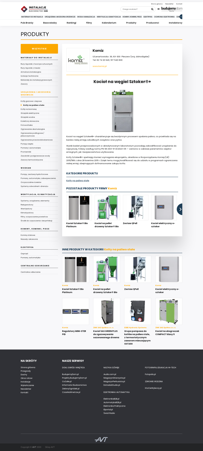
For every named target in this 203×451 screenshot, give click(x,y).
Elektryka (148, 17)
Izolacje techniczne (29, 76)
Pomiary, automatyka (30, 257)
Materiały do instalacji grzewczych (36, 80)
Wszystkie (39, 48)
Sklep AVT (50, 447)
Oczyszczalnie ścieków (31, 182)
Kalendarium (109, 22)
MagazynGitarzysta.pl (114, 377)
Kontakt (179, 4)
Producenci (152, 22)
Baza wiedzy (50, 22)
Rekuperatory (27, 204)
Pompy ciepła (27, 144)
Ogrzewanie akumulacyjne (33, 129)
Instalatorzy (175, 22)
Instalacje (25, 381)
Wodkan (26, 168)
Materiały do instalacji (32, 17)
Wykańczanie (27, 385)
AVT (34, 447)
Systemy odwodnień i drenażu (34, 186)
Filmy (89, 22)
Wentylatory (26, 208)
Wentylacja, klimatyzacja (109, 17)
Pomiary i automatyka (31, 148)
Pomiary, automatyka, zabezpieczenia (38, 178)
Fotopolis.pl (150, 374)
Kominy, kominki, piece (132, 17)
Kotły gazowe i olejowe (31, 101)
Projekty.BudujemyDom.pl (74, 377)
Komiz (112, 188)
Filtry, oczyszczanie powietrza (34, 216)
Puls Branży (27, 22)
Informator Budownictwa (74, 385)
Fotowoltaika (27, 125)
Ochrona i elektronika (164, 17)
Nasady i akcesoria (29, 239)
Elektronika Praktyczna (114, 406)
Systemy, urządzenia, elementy (35, 200)
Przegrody (26, 371)
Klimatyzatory (27, 212)
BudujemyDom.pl (70, 374)
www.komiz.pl (100, 66)
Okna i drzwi (26, 378)
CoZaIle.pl (67, 381)
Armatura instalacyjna (31, 72)
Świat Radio (109, 413)
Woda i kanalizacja (86, 17)
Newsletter (169, 4)
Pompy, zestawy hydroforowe (34, 174)
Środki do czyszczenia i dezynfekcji (36, 220)
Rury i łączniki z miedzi (30, 68)
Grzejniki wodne (28, 117)
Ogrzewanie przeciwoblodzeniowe (37, 140)
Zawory (24, 84)
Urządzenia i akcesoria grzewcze (60, 17)
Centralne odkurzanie (35, 265)
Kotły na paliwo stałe (33, 105)
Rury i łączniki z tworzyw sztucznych (36, 64)
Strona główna (157, 4)
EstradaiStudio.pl (112, 385)
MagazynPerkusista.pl (114, 381)
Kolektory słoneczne (30, 121)
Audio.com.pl (110, 374)
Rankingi (71, 22)
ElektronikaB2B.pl (111, 398)
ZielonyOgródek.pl (70, 388)
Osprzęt (24, 253)
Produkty (131, 22)
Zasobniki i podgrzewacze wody (35, 156)
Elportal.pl (108, 409)
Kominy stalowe (28, 235)
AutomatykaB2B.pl (112, 402)
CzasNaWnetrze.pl (71, 392)
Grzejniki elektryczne (30, 113)
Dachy (24, 374)
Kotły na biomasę (29, 109)
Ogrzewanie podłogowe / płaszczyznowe (32, 134)
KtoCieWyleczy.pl (153, 388)
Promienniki (26, 152)
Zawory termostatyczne (32, 160)
